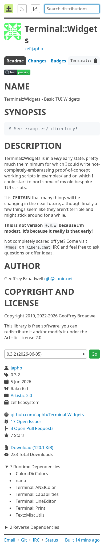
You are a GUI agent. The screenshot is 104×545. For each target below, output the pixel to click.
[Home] (8, 8)
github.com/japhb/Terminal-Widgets (47, 415)
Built (82, 540)
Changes (37, 61)
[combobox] (72, 8)
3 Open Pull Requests (32, 428)
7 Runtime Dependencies (35, 467)
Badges (58, 61)
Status (51, 540)
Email (9, 540)
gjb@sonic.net (58, 279)
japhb (16, 368)
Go (94, 354)
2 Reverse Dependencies (34, 527)
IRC (36, 540)
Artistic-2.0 (21, 395)
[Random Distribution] (22, 8)
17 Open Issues (26, 421)
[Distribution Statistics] (35, 8)
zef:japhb (34, 49)
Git (24, 540)
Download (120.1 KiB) (32, 447)
